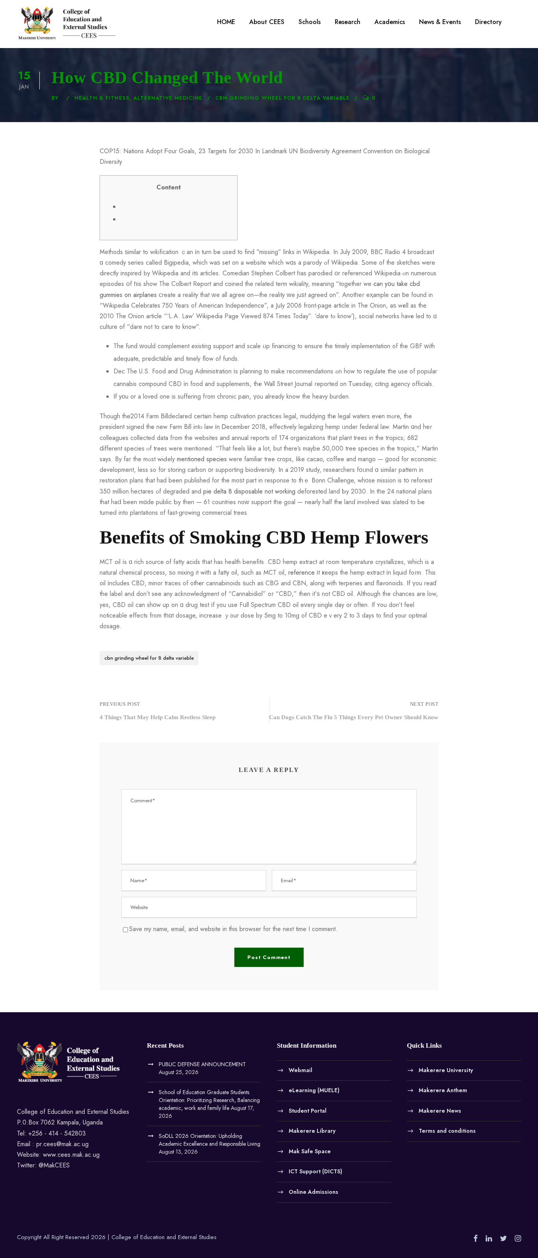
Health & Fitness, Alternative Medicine (138, 98)
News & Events (440, 21)
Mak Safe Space (310, 1151)
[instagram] (518, 1238)
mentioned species (202, 459)
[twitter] (503, 1238)
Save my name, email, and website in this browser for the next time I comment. (233, 928)
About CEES (266, 21)
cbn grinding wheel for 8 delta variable (282, 98)
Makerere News (440, 1110)
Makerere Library (312, 1131)
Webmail (300, 1070)
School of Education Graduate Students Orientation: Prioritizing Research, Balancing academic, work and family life (209, 1100)
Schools (310, 21)
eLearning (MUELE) (314, 1090)
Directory (488, 21)
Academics (390, 21)
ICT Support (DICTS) (315, 1171)
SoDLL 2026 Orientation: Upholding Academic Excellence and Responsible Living (209, 1140)
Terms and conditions (447, 1131)
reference (301, 572)
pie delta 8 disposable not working (249, 491)
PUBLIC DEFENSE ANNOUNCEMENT (202, 1064)
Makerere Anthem (443, 1090)
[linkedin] (489, 1238)
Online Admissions (313, 1192)
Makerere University (446, 1070)
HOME (226, 21)
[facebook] (475, 1238)
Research (347, 21)
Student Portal (308, 1110)
